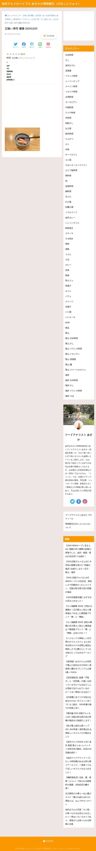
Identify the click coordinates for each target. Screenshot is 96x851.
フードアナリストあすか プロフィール (78, 517)
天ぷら (68, 197)
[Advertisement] (32, 103)
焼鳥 (67, 249)
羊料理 (68, 118)
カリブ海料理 (71, 170)
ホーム (10, 15)
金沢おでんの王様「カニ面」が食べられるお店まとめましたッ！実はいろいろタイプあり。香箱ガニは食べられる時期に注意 (78, 817)
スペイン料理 (71, 86)
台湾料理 (69, 97)
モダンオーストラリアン (76, 165)
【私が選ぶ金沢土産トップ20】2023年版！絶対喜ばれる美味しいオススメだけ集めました (78, 731)
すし (17, 15)
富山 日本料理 (71, 338)
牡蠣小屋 (69, 207)
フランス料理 (71, 76)
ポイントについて (27, 58)
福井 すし (69, 385)
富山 (67, 333)
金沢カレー (70, 218)
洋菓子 (68, 307)
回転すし (69, 123)
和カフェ (69, 280)
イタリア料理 (71, 92)
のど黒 (68, 202)
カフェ (68, 291)
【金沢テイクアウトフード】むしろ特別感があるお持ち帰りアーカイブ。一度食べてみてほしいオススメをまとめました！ (78, 765)
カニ (67, 144)
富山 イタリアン (72, 354)
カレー (68, 265)
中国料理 (69, 107)
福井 (67, 375)
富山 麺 (68, 364)
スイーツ (69, 301)
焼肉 (67, 244)
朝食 (67, 275)
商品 (67, 328)
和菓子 (68, 286)
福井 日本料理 (71, 380)
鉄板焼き (69, 228)
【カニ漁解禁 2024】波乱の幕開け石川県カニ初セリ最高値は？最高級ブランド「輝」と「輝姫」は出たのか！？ (78, 627)
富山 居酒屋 (70, 359)
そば (67, 259)
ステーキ (69, 233)
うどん (68, 254)
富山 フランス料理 (73, 349)
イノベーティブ (72, 81)
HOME (49, 841)
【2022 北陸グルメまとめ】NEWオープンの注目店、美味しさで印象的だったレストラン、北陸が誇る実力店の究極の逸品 (78, 584)
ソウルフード (71, 212)
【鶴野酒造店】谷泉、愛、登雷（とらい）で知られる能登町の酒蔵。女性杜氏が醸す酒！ (78, 782)
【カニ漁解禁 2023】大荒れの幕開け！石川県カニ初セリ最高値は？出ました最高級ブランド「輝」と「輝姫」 (78, 611)
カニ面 (68, 160)
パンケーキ (70, 317)
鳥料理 (68, 176)
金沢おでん (70, 65)
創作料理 (69, 134)
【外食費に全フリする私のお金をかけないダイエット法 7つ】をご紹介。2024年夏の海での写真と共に (78, 702)
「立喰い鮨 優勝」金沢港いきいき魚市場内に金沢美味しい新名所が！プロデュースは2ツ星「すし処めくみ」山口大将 (31, 19)
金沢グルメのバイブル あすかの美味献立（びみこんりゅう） (41, 3)
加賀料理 (69, 186)
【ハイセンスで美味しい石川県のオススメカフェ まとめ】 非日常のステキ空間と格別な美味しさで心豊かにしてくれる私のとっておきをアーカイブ (78, 647)
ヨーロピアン (71, 102)
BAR (67, 322)
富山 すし (69, 343)
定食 (67, 270)
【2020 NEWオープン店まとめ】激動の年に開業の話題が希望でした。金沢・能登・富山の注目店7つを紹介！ (78, 550)
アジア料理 (70, 113)
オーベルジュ (71, 155)
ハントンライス (72, 223)
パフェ (68, 296)
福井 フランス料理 (73, 391)
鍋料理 (68, 191)
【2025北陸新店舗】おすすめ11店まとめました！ (78, 599)
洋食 (67, 149)
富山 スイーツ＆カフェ (75, 370)
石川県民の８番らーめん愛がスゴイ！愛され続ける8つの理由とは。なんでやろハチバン (78, 798)
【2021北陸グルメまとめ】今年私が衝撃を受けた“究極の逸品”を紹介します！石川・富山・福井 (78, 566)
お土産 (68, 128)
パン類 (68, 312)
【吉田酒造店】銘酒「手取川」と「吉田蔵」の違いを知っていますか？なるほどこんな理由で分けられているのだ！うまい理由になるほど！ (78, 684)
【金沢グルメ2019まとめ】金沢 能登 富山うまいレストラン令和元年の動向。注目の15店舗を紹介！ (78, 747)
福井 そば (69, 396)
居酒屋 (68, 71)
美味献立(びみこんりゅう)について (78, 526)
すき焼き (69, 239)
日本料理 (69, 55)
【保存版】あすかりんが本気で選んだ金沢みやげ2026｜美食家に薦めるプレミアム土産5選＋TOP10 (78, 666)
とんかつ (69, 139)
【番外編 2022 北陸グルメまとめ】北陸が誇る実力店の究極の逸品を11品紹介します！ (78, 717)
